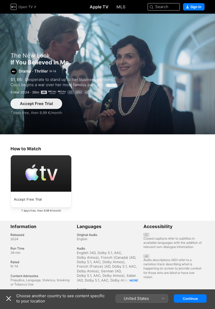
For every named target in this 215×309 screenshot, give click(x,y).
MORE (111, 85)
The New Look (30, 55)
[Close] (8, 298)
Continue (190, 298)
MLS (120, 6)
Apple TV (99, 6)
